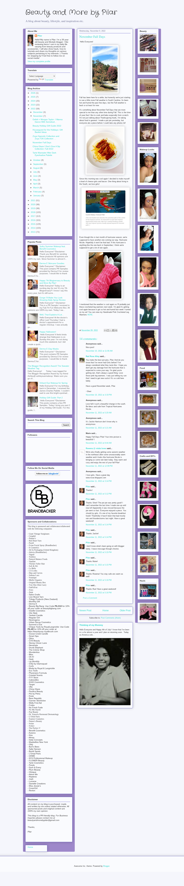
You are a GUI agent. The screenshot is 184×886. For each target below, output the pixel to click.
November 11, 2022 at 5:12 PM (99, 494)
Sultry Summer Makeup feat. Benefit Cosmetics (53, 247)
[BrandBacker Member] (42, 513)
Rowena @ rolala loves (96, 448)
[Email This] (105, 330)
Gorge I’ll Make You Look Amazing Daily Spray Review (53, 298)
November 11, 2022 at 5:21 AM (99, 428)
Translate (49, 80)
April (35, 184)
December (38, 112)
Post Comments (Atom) (111, 618)
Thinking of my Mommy (91, 625)
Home (105, 610)
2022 (33, 108)
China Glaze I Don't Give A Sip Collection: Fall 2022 (46, 147)
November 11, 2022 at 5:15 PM (99, 552)
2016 (33, 220)
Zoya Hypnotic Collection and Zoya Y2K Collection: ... (46, 137)
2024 (33, 101)
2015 (33, 224)
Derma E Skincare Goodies (52, 263)
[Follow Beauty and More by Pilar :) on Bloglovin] (47, 475)
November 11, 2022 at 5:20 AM (99, 413)
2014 (33, 228)
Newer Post (85, 610)
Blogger (106, 866)
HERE (90, 315)
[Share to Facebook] (113, 330)
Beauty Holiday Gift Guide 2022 (47, 126)
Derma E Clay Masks (49, 349)
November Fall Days (42, 142)
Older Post (125, 610)
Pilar (88, 486)
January (37, 195)
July (35, 172)
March (36, 187)
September (38, 164)
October (37, 160)
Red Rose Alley (92, 356)
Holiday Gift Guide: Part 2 (51, 397)
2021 (33, 200)
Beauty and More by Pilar (71, 12)
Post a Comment (90, 598)
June (35, 176)
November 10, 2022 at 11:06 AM (99, 351)
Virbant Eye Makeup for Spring (53, 383)
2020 (33, 204)
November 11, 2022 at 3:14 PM (99, 481)
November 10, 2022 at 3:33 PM (99, 395)
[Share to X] (110, 330)
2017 (33, 216)
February (37, 191)
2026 (33, 93)
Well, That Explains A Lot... (52, 314)
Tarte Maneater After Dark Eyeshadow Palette (44, 154)
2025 (33, 97)
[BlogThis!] (108, 330)
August (36, 168)
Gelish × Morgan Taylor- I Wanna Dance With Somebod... (48, 120)
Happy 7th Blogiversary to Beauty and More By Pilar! (55, 281)
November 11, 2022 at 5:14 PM (99, 525)
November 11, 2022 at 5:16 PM (99, 580)
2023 (33, 105)
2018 (33, 212)
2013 (33, 232)
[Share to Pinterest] (116, 330)
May (35, 180)
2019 (33, 208)
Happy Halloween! (48, 332)
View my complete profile (39, 61)
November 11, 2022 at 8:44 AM (99, 443)
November (38, 116)
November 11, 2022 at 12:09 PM (99, 466)
